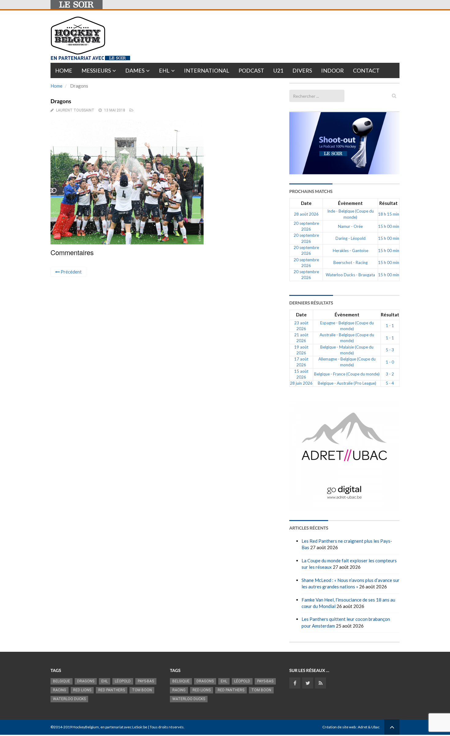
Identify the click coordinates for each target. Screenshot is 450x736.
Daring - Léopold (351, 238)
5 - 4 (390, 383)
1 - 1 (390, 325)
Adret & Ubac (369, 727)
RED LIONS (82, 690)
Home (63, 70)
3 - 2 (390, 374)
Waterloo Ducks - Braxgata (350, 274)
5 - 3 (390, 349)
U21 (278, 70)
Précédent (71, 271)
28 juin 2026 (301, 383)
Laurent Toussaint (75, 110)
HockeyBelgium (86, 727)
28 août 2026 (306, 214)
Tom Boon (142, 690)
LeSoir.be (139, 727)
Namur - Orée (350, 226)
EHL (164, 70)
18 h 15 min (388, 214)
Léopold (123, 681)
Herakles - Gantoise (350, 250)
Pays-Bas (146, 681)
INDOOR (332, 70)
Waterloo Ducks (69, 699)
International (206, 70)
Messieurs (96, 70)
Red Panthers (111, 690)
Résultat (388, 203)
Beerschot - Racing (350, 262)
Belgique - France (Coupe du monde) (347, 374)
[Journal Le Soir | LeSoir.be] (77, 4)
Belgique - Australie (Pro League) (347, 383)
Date (306, 203)
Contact (366, 70)
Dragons (85, 681)
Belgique (61, 681)
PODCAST (251, 70)
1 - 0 (390, 362)
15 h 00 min (388, 226)
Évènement (350, 203)
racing (59, 690)
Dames (134, 70)
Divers (302, 70)
